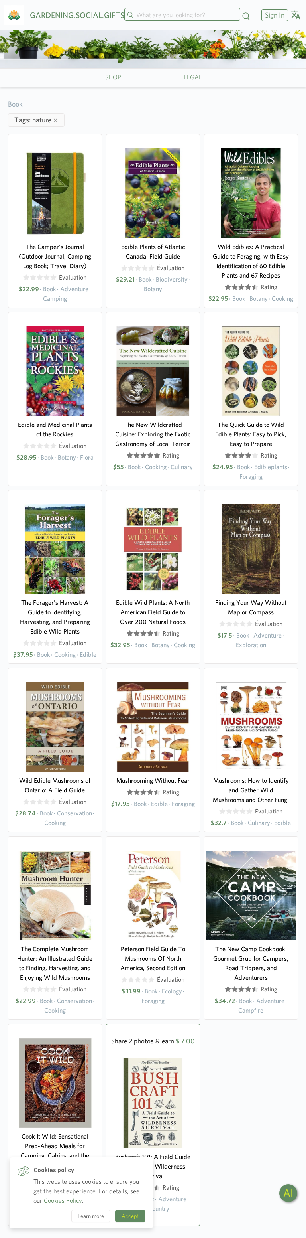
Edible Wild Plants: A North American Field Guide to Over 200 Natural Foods (153, 612)
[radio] (26, 277)
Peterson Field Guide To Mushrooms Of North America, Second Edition (152, 958)
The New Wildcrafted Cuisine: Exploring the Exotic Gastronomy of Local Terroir (152, 434)
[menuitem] (273, 15)
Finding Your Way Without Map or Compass (250, 607)
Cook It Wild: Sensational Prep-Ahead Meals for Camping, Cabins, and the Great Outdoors (55, 1150)
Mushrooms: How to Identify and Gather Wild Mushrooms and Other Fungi (251, 790)
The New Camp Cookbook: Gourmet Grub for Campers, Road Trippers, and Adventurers (250, 963)
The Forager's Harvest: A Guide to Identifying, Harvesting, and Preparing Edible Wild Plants (55, 617)
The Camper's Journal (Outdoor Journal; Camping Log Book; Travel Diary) (55, 256)
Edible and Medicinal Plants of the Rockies (55, 429)
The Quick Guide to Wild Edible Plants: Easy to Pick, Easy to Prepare (250, 434)
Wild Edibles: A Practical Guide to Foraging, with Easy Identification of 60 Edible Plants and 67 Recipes (251, 261)
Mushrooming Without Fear (153, 780)
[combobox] (182, 15)
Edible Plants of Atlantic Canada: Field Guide (153, 252)
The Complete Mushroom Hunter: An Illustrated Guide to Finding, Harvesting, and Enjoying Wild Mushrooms (54, 963)
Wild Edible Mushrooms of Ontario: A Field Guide (54, 785)
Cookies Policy (63, 1201)
